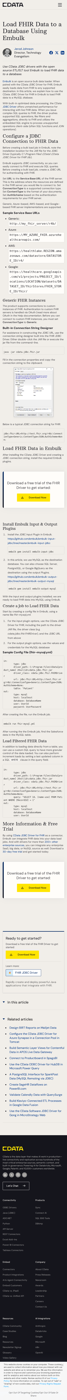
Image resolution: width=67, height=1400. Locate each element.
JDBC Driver (9, 106)
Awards (39, 1285)
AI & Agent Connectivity (15, 1280)
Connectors (9, 1269)
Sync (37, 1207)
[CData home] (16, 4)
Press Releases (42, 1274)
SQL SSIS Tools (42, 1218)
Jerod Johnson (23, 49)
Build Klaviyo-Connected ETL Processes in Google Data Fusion (35, 1103)
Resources (8, 1341)
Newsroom (40, 1280)
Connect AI (41, 1212)
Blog (5, 1336)
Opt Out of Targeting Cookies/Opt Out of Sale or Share (33, 1394)
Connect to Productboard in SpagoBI (33, 1058)
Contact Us (41, 1306)
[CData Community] (24, 1174)
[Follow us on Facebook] (51, 52)
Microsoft (40, 1341)
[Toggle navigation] (59, 4)
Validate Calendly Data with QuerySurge (35, 1095)
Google (39, 1336)
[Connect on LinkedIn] (62, 52)
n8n (37, 1347)
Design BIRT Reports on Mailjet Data (32, 1028)
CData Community (12, 1326)
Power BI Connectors (13, 1244)
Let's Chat (12, 1185)
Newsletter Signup (12, 1347)
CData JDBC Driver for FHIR (28, 835)
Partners (39, 1296)
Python (6, 1223)
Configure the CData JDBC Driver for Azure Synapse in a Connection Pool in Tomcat (34, 1038)
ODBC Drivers (9, 1207)
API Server (8, 1229)
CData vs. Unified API (13, 1296)
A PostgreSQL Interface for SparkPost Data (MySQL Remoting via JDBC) (33, 1076)
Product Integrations (13, 1274)
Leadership (41, 1290)
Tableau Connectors (13, 1250)
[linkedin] (5, 1174)
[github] (18, 1174)
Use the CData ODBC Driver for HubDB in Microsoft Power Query (36, 1066)
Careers (39, 1301)
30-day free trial (12, 851)
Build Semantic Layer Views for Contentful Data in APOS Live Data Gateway (36, 1050)
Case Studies (9, 1331)
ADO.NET (7, 1218)
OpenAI (39, 1352)
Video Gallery (9, 1357)
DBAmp (39, 1223)
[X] (11, 1174)
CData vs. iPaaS (11, 1290)
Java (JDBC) (9, 1212)
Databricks (40, 1331)
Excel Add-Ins (10, 1239)
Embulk (7, 81)
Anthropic (40, 1326)
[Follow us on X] (57, 52)
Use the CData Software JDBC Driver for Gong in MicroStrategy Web (35, 1113)
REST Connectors (11, 1234)
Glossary (7, 1352)
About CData (42, 1269)
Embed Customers (12, 1285)
